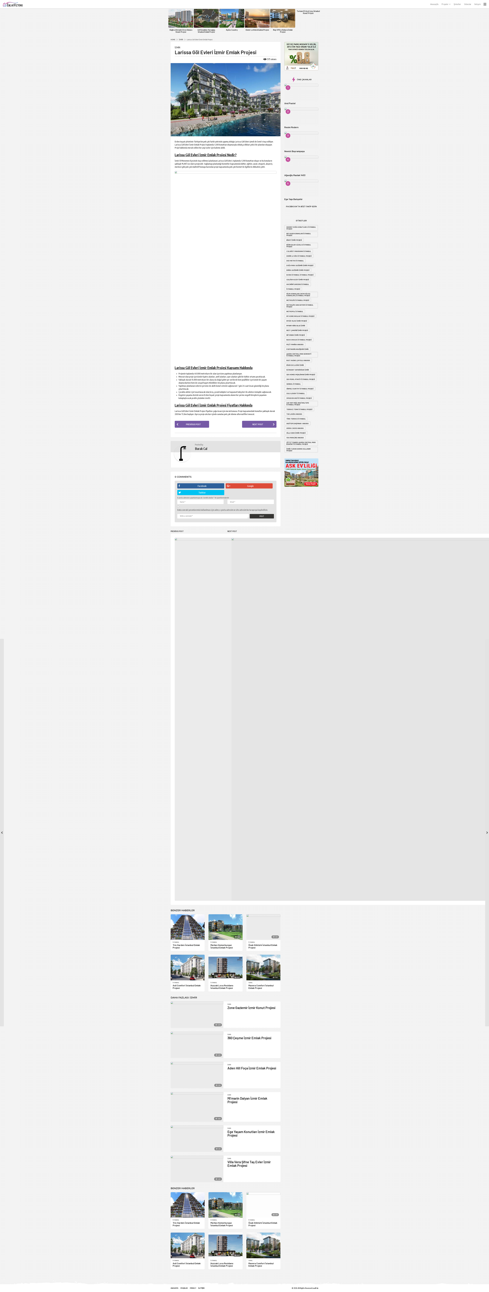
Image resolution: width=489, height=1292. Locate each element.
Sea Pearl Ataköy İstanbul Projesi (300, 379)
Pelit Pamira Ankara (294, 344)
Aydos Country (232, 30)
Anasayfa (434, 4)
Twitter (202, 492)
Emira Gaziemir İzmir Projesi (297, 270)
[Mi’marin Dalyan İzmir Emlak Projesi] (197, 1107)
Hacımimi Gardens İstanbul (297, 284)
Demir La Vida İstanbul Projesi (257, 30)
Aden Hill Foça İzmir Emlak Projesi (251, 1068)
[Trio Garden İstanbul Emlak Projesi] (188, 1205)
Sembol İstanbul (293, 384)
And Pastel (289, 103)
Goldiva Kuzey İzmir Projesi (297, 280)
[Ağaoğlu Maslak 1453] (301, 164)
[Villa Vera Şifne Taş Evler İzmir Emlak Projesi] (197, 1169)
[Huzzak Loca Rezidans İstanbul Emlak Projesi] (225, 1245)
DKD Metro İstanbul (295, 261)
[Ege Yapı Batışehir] (301, 188)
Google (250, 485)
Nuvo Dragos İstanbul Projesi (298, 340)
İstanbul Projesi (293, 289)
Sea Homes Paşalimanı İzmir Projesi (300, 375)
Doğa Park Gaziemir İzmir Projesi (299, 265)
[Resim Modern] (301, 116)
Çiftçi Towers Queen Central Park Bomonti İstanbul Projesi (301, 443)
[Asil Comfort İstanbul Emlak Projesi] (188, 1245)
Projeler (445, 4)
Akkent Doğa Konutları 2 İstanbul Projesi (301, 228)
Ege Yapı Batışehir (293, 199)
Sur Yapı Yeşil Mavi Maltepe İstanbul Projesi (297, 404)
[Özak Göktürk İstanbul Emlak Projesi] (263, 1205)
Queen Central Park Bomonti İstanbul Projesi (298, 355)
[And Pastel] (301, 92)
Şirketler (457, 4)
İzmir (177, 47)
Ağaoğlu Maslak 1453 (294, 175)
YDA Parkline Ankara (295, 438)
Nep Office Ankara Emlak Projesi (283, 31)
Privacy (193, 1288)
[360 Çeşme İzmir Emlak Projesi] (197, 1045)
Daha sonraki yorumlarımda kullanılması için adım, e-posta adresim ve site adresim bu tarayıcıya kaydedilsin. (222, 510)
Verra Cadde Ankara (295, 428)
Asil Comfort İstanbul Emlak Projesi (187, 1264)
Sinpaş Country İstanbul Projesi (299, 389)
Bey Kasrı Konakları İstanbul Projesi (298, 234)
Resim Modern (291, 127)
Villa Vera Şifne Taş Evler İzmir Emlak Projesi (249, 1164)
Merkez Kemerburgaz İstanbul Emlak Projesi (221, 1224)
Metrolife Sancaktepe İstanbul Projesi (299, 306)
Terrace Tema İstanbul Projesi (299, 409)
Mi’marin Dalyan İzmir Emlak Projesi (247, 1100)
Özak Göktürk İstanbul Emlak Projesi (262, 1224)
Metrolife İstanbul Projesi (297, 300)
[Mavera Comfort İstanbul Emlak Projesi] (263, 1245)
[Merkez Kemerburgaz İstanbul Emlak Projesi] (225, 1205)
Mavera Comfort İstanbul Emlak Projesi (261, 1264)
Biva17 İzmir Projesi (294, 240)
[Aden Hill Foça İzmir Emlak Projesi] (197, 1075)
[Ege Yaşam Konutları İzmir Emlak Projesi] (197, 1139)
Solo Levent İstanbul (295, 393)
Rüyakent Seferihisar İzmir (297, 370)
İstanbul (176, 1220)
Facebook (202, 485)
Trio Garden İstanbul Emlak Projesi (186, 1224)
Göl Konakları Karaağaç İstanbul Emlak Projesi (206, 31)
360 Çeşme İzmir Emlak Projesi (249, 1038)
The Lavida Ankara (294, 414)
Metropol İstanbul (294, 311)
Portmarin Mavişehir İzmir (297, 349)
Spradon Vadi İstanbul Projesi (299, 398)
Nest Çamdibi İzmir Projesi (297, 330)
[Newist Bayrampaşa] (301, 140)
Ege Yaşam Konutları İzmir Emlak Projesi (251, 1133)
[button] (484, 4)
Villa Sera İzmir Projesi (295, 433)
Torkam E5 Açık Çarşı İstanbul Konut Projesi (308, 12)
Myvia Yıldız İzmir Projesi (296, 321)
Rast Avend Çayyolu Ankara (298, 360)
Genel (250, 1260)
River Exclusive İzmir (295, 365)
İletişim (477, 4)
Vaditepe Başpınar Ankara (297, 423)
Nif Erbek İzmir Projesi (295, 335)
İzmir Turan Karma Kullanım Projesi (298, 450)
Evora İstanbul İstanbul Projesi (299, 275)
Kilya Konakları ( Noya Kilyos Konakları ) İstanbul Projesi (298, 295)
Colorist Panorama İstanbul (298, 251)
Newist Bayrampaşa (294, 151)
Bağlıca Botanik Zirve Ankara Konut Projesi (181, 31)
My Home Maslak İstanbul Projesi (300, 316)
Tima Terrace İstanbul (296, 419)
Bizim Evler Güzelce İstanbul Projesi (298, 246)
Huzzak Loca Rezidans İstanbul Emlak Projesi (221, 1264)
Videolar (467, 4)
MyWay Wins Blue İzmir (295, 326)
